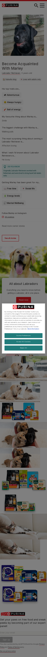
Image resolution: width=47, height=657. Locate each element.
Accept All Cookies (23, 342)
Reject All (23, 348)
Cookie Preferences (23, 335)
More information (33, 329)
